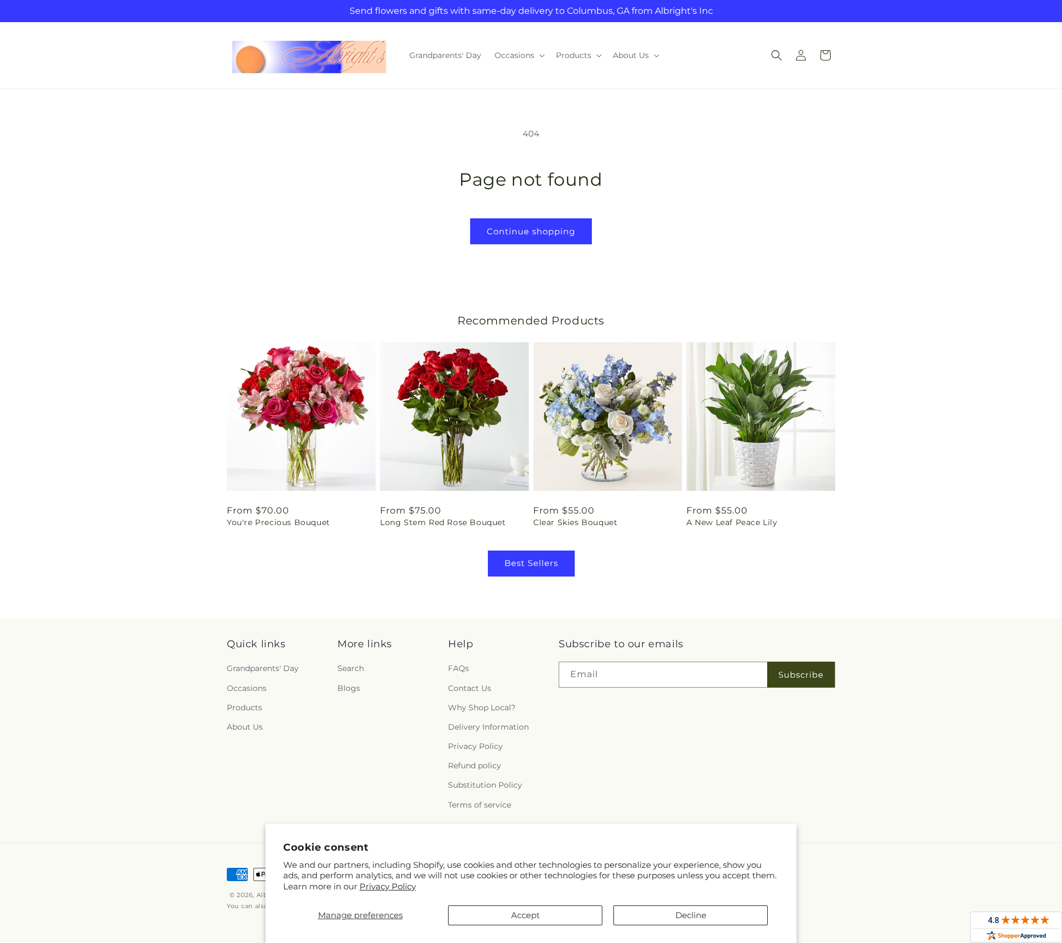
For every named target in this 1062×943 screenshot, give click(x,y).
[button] (518, 55)
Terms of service (479, 805)
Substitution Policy (485, 785)
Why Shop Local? (482, 708)
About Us (245, 727)
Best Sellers (531, 563)
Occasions (247, 688)
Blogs (348, 688)
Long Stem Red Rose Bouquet (443, 522)
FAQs (458, 668)
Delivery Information (488, 727)
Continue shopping (531, 231)
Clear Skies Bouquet (575, 522)
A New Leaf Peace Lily (732, 522)
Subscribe (801, 674)
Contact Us (469, 688)
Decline (690, 915)
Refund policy (474, 766)
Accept (525, 915)
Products (244, 708)
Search (350, 668)
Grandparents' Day (263, 668)
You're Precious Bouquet (278, 522)
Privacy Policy (388, 886)
